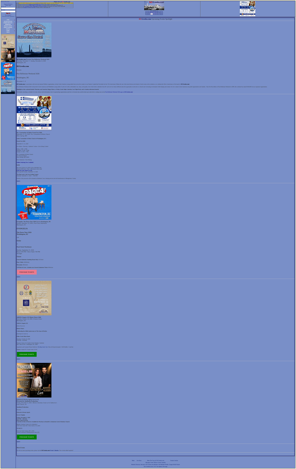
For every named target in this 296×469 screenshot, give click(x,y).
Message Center (149, 462)
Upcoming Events (154, 10)
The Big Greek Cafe (43, 347)
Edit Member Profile (163, 464)
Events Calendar (162, 462)
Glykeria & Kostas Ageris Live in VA (36, 4)
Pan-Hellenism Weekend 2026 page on (119, 92)
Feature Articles (174, 460)
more (18, 181)
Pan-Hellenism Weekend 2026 (40, 3)
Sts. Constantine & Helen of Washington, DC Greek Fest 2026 (34, 6)
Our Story (139, 460)
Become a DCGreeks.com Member (149, 464)
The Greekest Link (148, 466)
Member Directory (135, 464)
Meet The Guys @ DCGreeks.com (155, 460)
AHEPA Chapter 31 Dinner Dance (35, 5)
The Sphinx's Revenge (161, 466)
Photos (155, 462)
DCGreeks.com (21, 59)
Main (133, 460)
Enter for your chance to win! (24, 170)
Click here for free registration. (8, 16)
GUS (154, 466)
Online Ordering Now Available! (25, 162)
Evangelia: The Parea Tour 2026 (29, 7)
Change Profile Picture (174, 464)
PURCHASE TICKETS (27, 272)
